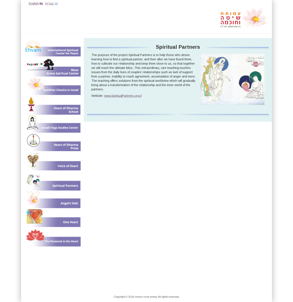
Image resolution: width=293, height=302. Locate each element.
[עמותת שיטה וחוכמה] (244, 17)
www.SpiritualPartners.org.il (123, 95)
